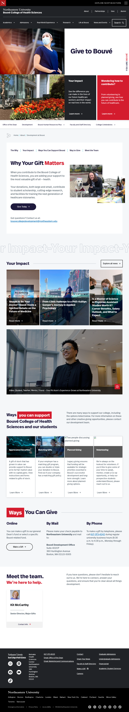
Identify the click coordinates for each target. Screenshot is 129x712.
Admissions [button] (24, 23)
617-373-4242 (98, 534)
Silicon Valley (111, 697)
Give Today (22, 207)
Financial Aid (104, 664)
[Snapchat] (114, 706)
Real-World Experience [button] (46, 23)
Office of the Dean (10, 125)
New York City (73, 697)
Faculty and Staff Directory (80, 125)
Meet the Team (92, 150)
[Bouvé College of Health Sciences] (22, 11)
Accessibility (46, 707)
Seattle (101, 697)
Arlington (11, 697)
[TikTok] (119, 706)
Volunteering (102, 450)
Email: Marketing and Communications (59, 661)
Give (113, 11)
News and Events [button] (100, 23)
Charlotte (39, 697)
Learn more (74, 114)
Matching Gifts (45, 450)
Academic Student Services (110, 669)
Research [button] (67, 23)
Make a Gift (18, 547)
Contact (80, 654)
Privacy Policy (33, 707)
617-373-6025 (49, 654)
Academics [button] (7, 23)
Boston (20, 697)
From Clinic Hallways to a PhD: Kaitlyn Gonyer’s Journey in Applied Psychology (64, 305)
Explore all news (110, 264)
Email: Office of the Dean (53, 658)
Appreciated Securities (19, 450)
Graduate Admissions (107, 654)
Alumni (123, 11)
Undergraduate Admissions (109, 659)
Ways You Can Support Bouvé (51, 150)
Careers (80, 674)
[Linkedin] (104, 706)
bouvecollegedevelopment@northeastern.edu (34, 221)
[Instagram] (109, 706)
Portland (92, 697)
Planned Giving (74, 450)
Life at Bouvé (84, 23)
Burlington (29, 697)
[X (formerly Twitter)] (94, 706)
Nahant (63, 697)
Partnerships (100, 11)
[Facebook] (89, 706)
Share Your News (83, 659)
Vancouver (21, 702)
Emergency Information (16, 707)
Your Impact (28, 150)
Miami (55, 697)
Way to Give (75, 150)
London (48, 697)
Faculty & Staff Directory (86, 664)
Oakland (84, 697)
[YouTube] (99, 706)
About (86, 11)
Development (27, 125)
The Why (14, 150)
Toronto (11, 702)
